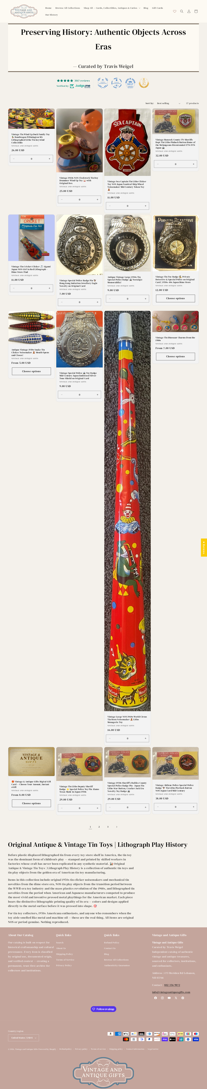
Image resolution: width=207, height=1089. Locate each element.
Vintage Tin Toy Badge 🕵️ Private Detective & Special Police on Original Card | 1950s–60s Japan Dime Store (175, 280)
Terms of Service (65, 959)
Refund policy (66, 1049)
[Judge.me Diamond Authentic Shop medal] (103, 83)
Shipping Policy (64, 954)
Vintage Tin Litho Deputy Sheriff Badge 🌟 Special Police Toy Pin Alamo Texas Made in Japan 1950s (79, 789)
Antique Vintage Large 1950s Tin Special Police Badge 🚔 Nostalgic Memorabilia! (125, 280)
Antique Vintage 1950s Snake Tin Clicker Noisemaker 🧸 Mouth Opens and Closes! (30, 353)
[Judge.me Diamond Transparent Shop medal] (116, 83)
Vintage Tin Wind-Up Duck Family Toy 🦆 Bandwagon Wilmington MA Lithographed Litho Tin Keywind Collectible (30, 138)
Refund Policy (112, 942)
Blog (106, 954)
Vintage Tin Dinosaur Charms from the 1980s (175, 339)
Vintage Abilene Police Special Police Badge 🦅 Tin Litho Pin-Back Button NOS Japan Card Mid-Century (175, 788)
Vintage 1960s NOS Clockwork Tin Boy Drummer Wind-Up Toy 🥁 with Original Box (79, 181)
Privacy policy (81, 1049)
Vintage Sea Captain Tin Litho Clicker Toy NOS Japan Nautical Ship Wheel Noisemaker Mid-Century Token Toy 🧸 (127, 185)
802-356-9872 (172, 985)
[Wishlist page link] (174, 11)
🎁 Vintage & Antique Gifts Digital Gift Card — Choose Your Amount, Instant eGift (31, 784)
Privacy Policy (64, 965)
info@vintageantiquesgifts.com (171, 992)
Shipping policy (116, 1049)
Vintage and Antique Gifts (26, 1049)
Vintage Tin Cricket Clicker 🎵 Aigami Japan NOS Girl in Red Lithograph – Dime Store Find (31, 269)
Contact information (135, 1049)
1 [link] (90, 826)
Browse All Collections (116, 959)
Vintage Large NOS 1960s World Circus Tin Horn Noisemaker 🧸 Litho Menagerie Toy (127, 720)
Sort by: (150, 103)
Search (60, 942)
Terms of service (98, 1049)
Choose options (175, 298)
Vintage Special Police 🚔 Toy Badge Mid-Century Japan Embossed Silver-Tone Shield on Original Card (78, 376)
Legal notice (153, 1049)
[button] (112, 8)
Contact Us (110, 948)
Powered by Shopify (47, 1049)
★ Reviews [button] (204, 547)
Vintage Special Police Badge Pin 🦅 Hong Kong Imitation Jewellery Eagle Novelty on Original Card (79, 283)
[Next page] (116, 826)
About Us (61, 948)
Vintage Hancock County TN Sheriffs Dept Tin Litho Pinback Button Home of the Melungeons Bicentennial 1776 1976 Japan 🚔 (175, 144)
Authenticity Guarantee (117, 965)
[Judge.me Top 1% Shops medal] (144, 83)
